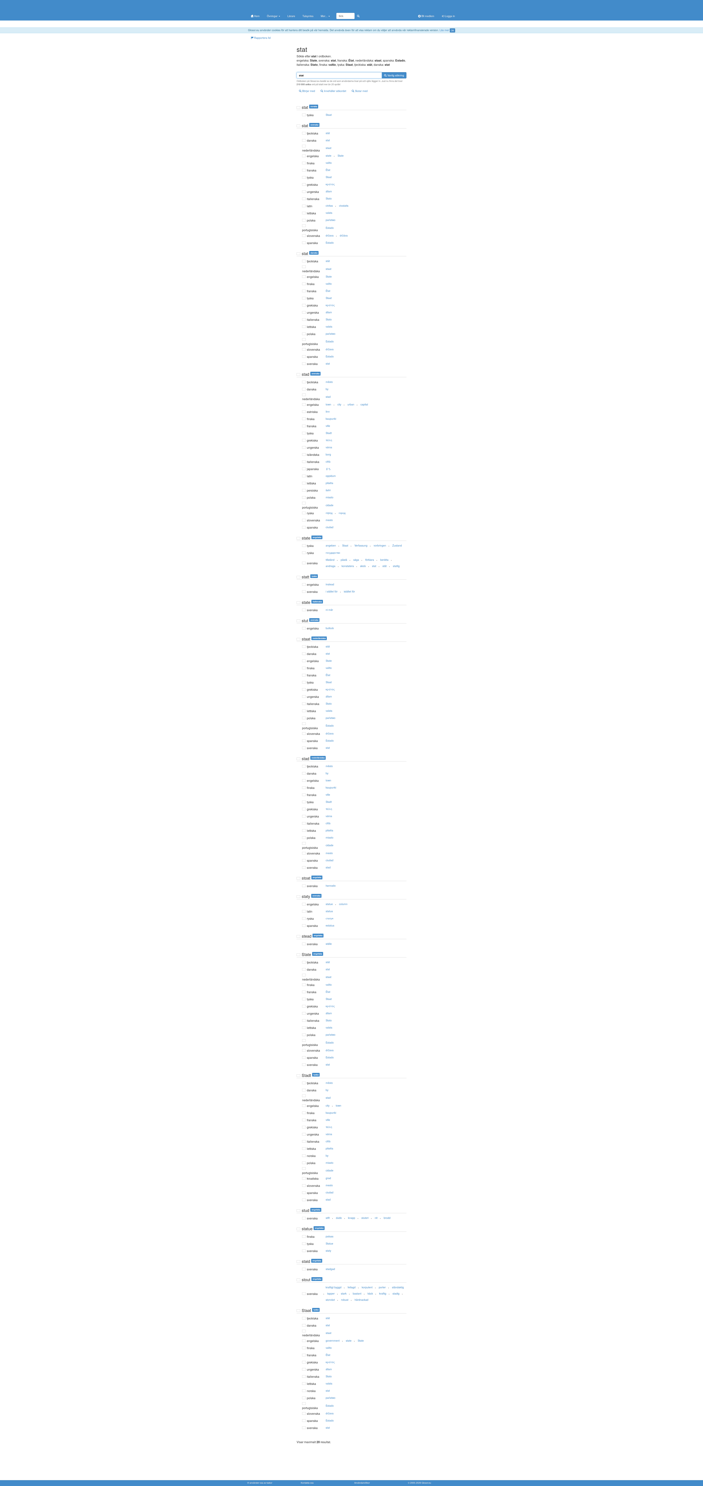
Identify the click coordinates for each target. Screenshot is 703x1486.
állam (329, 191)
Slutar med (361, 91)
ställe (329, 944)
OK (452, 30)
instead (330, 584)
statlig (396, 566)
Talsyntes (307, 16)
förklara (369, 560)
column (343, 904)
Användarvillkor (362, 1482)
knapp (351, 1218)
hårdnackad (361, 1300)
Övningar (272, 16)
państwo (330, 220)
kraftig (382, 1293)
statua (329, 911)
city (339, 404)
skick (363, 566)
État (328, 170)
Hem (256, 16)
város (329, 447)
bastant (357, 1293)
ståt (384, 566)
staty (328, 1250)
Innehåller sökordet (334, 91)
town (328, 404)
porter (382, 1287)
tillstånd (330, 560)
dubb (339, 1218)
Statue (329, 1243)
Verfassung (360, 545)
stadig (396, 1293)
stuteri (365, 1218)
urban (350, 404)
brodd (387, 1218)
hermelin (331, 885)
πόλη (329, 440)
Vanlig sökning (395, 75)
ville (328, 426)
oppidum (331, 476)
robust (344, 1300)
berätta (384, 560)
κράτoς (330, 184)
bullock (330, 628)
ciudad (329, 527)
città (328, 461)
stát (328, 133)
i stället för (332, 591)
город (342, 513)
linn (328, 411)
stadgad (330, 1269)
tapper (331, 1293)
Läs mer (444, 30)
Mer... (324, 16)
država (330, 235)
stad (328, 396)
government (333, 1340)
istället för (349, 591)
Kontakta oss (307, 1482)
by (327, 389)
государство (333, 552)
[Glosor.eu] (266, 6)
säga (356, 560)
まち (328, 468)
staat (328, 148)
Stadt (329, 433)
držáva (344, 235)
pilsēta (329, 483)
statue (329, 904)
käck (370, 1293)
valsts (329, 213)
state (328, 155)
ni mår (329, 610)
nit (376, 1218)
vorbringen (380, 545)
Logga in (449, 16)
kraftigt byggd (333, 1287)
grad (328, 1178)
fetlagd (352, 1287)
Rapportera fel (262, 38)
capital (364, 404)
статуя (329, 918)
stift (328, 1218)
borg (328, 454)
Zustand (397, 545)
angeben (331, 545)
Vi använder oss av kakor (259, 1482)
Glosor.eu (426, 1482)
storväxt (330, 1300)
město (329, 382)
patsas (329, 1236)
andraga (330, 566)
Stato (329, 198)
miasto (329, 497)
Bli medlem (427, 16)
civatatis (343, 205)
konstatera (348, 566)
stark (344, 1293)
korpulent (367, 1287)
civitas (329, 205)
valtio (329, 163)
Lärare (291, 16)
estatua (330, 925)
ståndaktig (398, 1287)
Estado (330, 228)
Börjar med (308, 91)
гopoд (329, 513)
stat (328, 140)
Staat (329, 115)
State (341, 155)
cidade (329, 505)
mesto (329, 520)
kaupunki (331, 418)
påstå (344, 560)
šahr (328, 490)
